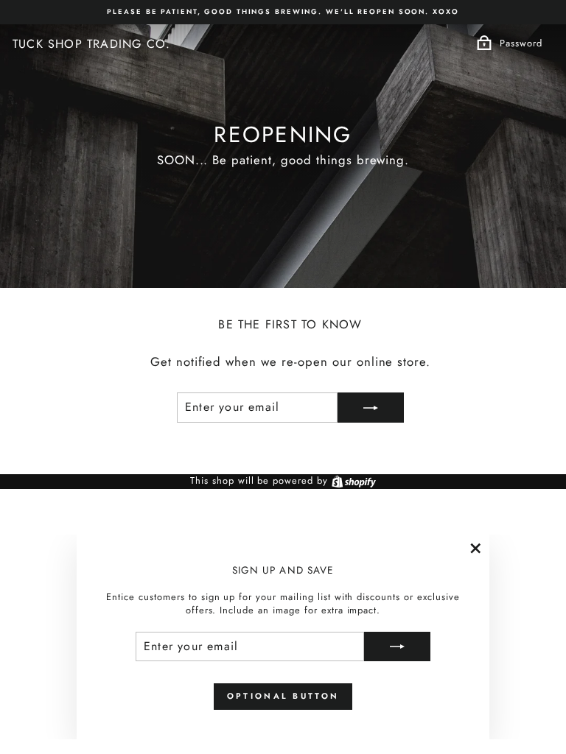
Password (521, 43)
